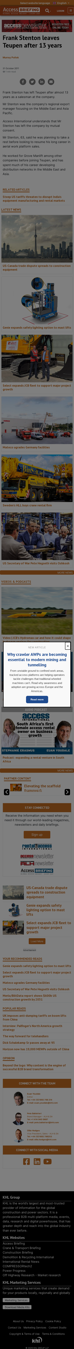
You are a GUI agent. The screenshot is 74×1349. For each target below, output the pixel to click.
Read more (37, 699)
